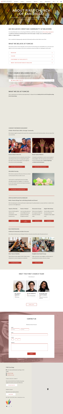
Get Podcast (25, 221)
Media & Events (47, 1)
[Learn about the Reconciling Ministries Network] (8, 401)
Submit (31, 353)
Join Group (37, 220)
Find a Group (37, 262)
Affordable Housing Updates (18, 189)
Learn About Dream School (16, 166)
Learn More (13, 220)
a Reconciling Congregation (48, 31)
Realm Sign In (11, 385)
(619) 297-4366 (10, 373)
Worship (22, 1)
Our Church (16, 1)
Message (12, 342)
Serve (41, 1)
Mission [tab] (13, 52)
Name (12, 327)
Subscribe (10, 394)
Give (53, 1)
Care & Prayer (28, 1)
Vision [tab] (13, 56)
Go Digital (49, 220)
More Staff (31, 304)
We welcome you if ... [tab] (18, 80)
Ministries (35, 1)
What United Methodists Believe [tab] (21, 62)
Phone (12, 337)
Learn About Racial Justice (40, 166)
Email (12, 332)
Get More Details (15, 262)
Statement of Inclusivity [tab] (19, 59)
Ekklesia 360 (8, 408)
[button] (47, 389)
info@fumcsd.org (10, 374)
